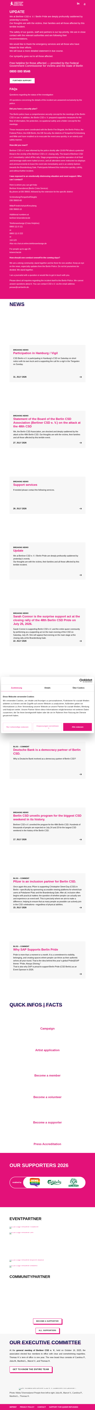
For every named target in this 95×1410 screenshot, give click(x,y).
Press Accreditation (47, 1144)
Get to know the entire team (31, 1369)
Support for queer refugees (63, 1407)
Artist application (47, 1050)
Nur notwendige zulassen (17, 727)
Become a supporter (47, 1122)
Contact (41, 1407)
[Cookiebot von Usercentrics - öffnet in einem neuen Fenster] (81, 681)
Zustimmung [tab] (16, 688)
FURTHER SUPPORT (22, 80)
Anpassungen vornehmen (47, 726)
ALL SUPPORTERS (47, 1330)
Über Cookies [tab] (78, 688)
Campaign (47, 1028)
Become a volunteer (47, 1097)
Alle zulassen (77, 727)
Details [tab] (48, 688)
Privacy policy (27, 1407)
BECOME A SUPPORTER (47, 1321)
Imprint (13, 1407)
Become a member (47, 1075)
